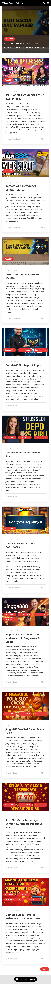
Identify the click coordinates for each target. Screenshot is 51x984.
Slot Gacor (24, 350)
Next (43, 969)
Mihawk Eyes (11, 406)
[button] (48, 3)
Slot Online (41, 350)
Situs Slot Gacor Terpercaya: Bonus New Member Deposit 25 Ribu (23, 823)
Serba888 (9, 895)
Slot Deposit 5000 (14, 900)
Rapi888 (9, 39)
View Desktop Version (26, 979)
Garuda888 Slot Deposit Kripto (23, 365)
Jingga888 (9, 614)
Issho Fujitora (14, 43)
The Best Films (12, 3)
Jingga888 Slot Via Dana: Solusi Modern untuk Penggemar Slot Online (23, 638)
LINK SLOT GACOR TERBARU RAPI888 (24, 47)
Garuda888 (9, 350)
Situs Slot (24, 614)
